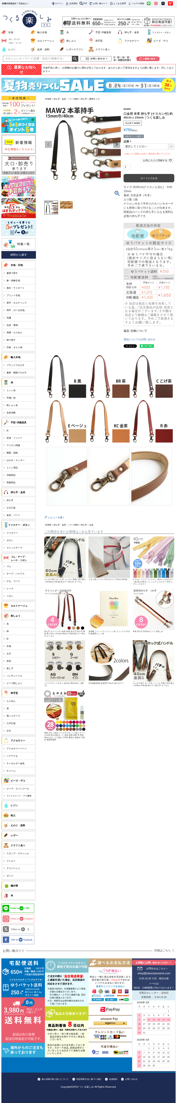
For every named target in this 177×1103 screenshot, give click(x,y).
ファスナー (12, 533)
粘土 (13, 815)
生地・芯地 (17, 265)
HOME (48, 99)
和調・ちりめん (14, 332)
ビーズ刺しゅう (14, 683)
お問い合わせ (131, 1079)
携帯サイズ (94, 99)
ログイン (59, 3)
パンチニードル (14, 676)
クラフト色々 (102, 49)
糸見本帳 (11, 412)
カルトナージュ (45, 40)
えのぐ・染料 (18, 825)
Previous (48, 144)
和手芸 (99, 40)
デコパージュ (13, 868)
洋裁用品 (11, 475)
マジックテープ (14, 547)
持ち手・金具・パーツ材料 (66, 99)
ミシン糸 (11, 390)
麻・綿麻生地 (13, 280)
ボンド (10, 875)
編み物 (14, 885)
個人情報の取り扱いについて (55, 1079)
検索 (85, 3)
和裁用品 (11, 482)
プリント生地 (13, 295)
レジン (12, 49)
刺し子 (10, 668)
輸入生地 (42, 32)
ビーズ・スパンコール (18, 788)
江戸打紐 (11, 723)
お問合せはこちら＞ (157, 968)
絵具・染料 (43, 49)
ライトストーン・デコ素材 (19, 796)
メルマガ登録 (138, 3)
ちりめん (11, 701)
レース (10, 588)
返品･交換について (135, 330)
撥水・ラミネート (16, 288)
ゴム (9, 566)
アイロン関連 (13, 445)
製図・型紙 (12, 452)
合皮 (91, 525)
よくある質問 (119, 3)
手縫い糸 (11, 398)
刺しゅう (71, 40)
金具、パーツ (13, 515)
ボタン (10, 540)
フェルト (11, 861)
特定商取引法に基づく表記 (88, 1079)
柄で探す (11, 340)
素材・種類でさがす (17, 372)
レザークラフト (74, 49)
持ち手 (84, 99)
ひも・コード (13, 581)
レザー (14, 835)
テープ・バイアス (16, 573)
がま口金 (11, 507)
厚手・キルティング (17, 302)
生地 (10, 32)
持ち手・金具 (131, 32)
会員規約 (113, 1079)
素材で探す (12, 273)
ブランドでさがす (16, 365)
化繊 (9, 317)
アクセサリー (131, 40)
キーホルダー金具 (16, 763)
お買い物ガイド (100, 3)
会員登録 (73, 3)
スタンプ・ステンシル (18, 853)
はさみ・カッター (16, 460)
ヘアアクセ (12, 756)
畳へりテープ (13, 716)
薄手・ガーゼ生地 (16, 310)
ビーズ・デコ (160, 40)
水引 (9, 730)
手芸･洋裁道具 (103, 32)
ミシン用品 (12, 467)
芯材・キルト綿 (14, 347)
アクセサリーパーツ (17, 748)
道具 (9, 661)
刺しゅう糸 (12, 405)
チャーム (11, 771)
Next (116, 144)
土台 (9, 653)
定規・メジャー (14, 438)
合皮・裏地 (12, 325)
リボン (10, 596)
